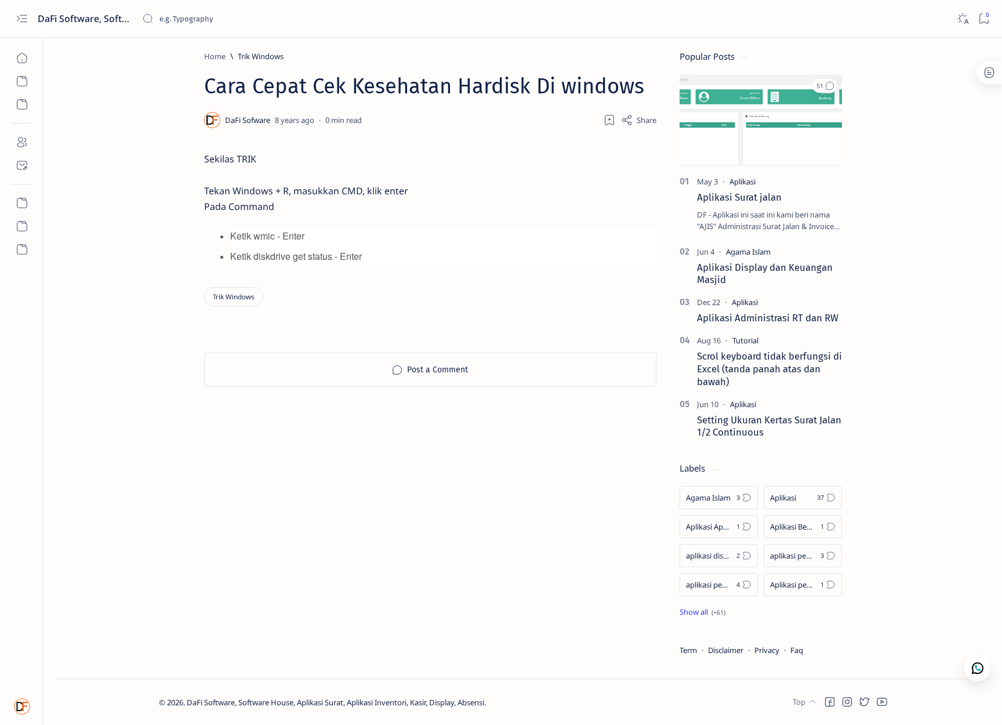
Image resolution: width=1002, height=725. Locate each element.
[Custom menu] (22, 203)
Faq (796, 650)
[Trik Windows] (233, 296)
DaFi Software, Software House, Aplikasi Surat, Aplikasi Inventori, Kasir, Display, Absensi (85, 18)
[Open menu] (22, 19)
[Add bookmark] (609, 120)
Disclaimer (725, 650)
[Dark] (962, 19)
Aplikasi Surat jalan (739, 197)
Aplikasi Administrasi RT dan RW (767, 318)
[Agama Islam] (748, 251)
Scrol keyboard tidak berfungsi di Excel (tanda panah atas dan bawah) (769, 368)
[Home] (22, 58)
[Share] (638, 120)
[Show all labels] (702, 612)
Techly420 (544, 702)
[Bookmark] (984, 19)
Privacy (766, 650)
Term (688, 650)
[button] (824, 86)
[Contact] (22, 165)
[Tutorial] (745, 340)
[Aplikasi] (742, 181)
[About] (22, 142)
